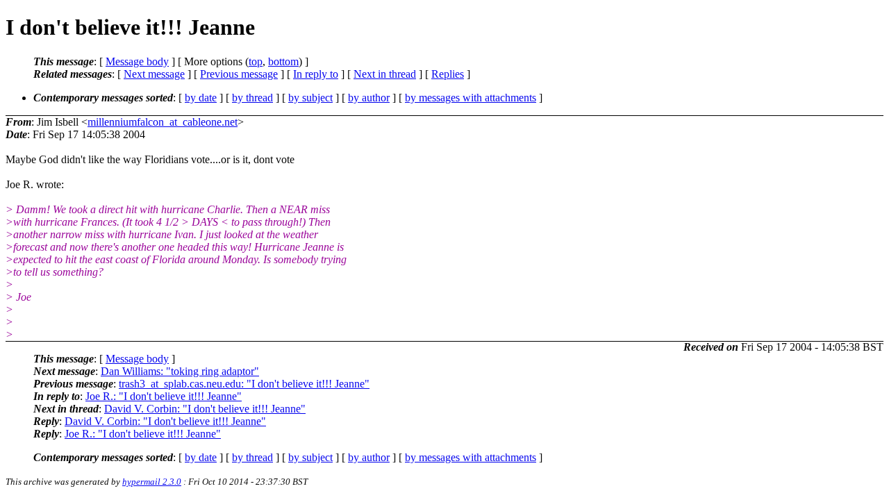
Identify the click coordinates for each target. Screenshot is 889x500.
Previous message (239, 74)
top (256, 61)
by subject (310, 97)
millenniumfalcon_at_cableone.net (163, 122)
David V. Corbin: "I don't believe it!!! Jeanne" (205, 409)
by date (201, 97)
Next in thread (385, 74)
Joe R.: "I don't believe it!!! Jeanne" (163, 396)
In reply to (315, 74)
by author (369, 97)
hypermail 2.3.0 (151, 481)
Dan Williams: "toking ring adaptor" (180, 371)
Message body (137, 61)
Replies (447, 74)
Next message (154, 74)
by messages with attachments (470, 97)
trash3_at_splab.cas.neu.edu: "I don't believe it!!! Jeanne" (244, 384)
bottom (283, 61)
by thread (252, 97)
